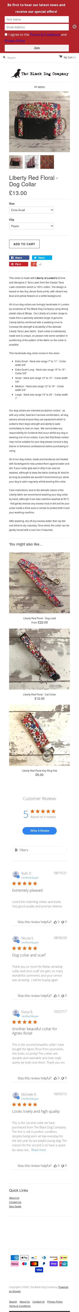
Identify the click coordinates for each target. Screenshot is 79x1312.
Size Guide (15, 1206)
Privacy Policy (55, 1301)
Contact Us (15, 1202)
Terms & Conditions (20, 1306)
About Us (14, 1197)
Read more (38, 1150)
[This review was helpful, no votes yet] (55, 922)
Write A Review (39, 831)
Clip (11, 219)
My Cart (70, 57)
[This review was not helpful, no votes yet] (62, 922)
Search (13, 1301)
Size (12, 203)
